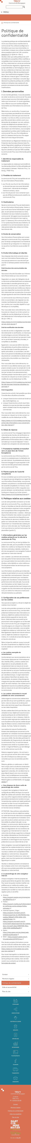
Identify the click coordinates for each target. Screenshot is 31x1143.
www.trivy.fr (5, 54)
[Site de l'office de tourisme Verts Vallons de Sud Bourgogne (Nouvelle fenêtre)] (15, 1133)
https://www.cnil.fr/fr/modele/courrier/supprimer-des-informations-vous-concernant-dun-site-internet (15, 423)
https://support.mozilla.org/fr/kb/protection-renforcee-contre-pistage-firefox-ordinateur (17, 906)
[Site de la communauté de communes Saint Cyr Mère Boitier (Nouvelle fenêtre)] (15, 1125)
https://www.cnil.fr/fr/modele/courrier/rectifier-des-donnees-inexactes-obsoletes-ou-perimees (16, 384)
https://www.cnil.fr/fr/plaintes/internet (14, 494)
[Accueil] (2, 22)
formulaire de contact (8, 963)
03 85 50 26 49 (16, 1100)
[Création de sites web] (18, 1137)
